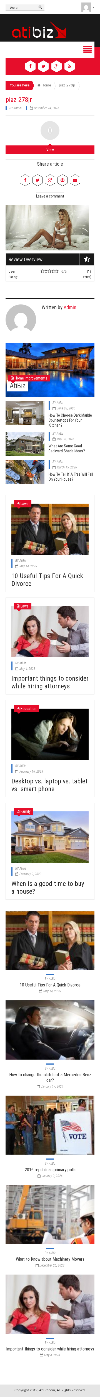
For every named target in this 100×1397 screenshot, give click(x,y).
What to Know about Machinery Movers (50, 1259)
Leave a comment (50, 196)
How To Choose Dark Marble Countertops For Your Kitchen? (70, 420)
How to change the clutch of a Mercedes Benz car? (50, 1077)
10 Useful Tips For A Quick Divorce (50, 985)
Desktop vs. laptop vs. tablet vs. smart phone (49, 785)
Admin (18, 108)
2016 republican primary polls (50, 1169)
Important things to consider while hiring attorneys (50, 682)
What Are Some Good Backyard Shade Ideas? (67, 448)
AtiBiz (18, 385)
